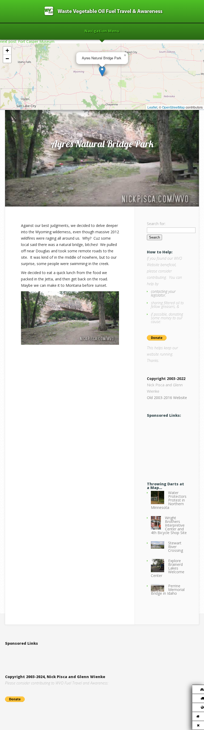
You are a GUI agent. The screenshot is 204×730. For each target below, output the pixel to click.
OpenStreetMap (173, 107)
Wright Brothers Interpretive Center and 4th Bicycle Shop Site (169, 525)
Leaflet (152, 107)
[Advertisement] (175, 445)
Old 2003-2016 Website (167, 397)
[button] (102, 71)
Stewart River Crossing (175, 546)
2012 (27, 104)
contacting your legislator (163, 293)
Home (16, 104)
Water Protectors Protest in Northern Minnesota (168, 500)
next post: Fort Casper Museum (27, 41)
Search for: (156, 223)
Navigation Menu (102, 31)
